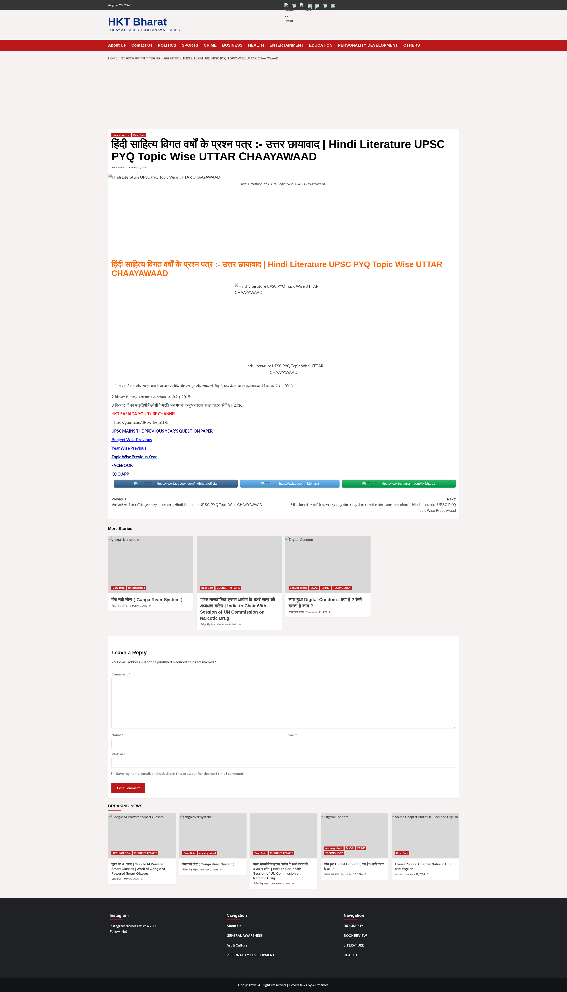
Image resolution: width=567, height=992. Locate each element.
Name (117, 735)
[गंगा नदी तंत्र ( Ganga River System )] (150, 564)
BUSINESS (232, 45)
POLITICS (167, 45)
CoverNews (298, 985)
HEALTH (256, 45)
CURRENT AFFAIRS (228, 588)
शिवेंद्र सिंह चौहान (119, 605)
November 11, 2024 (414, 874)
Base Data (139, 135)
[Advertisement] (283, 96)
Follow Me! (118, 931)
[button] (456, 45)
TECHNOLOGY (342, 588)
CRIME (210, 45)
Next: (372, 504)
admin (398, 874)
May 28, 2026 (131, 879)
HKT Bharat (137, 22)
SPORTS (190, 45)
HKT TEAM (118, 167)
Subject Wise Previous (131, 439)
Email (291, 735)
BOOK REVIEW (355, 935)
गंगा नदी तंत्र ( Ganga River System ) (147, 599)
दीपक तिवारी (117, 879)
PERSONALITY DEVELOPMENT (368, 45)
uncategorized (121, 135)
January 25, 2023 (137, 167)
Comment (120, 674)
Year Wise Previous (128, 448)
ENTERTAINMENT (286, 45)
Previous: (187, 502)
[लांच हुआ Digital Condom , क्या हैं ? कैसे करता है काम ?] (328, 564)
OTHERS (411, 45)
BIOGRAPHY (353, 926)
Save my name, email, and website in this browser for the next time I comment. (180, 773)
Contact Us (141, 45)
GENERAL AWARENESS (244, 935)
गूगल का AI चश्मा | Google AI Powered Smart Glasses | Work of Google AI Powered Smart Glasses (138, 868)
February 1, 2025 (138, 605)
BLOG (314, 588)
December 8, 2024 (227, 624)
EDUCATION (320, 45)
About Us (117, 45)
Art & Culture (237, 945)
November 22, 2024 (316, 612)
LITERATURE (354, 945)
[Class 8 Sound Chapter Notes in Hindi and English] (425, 835)
